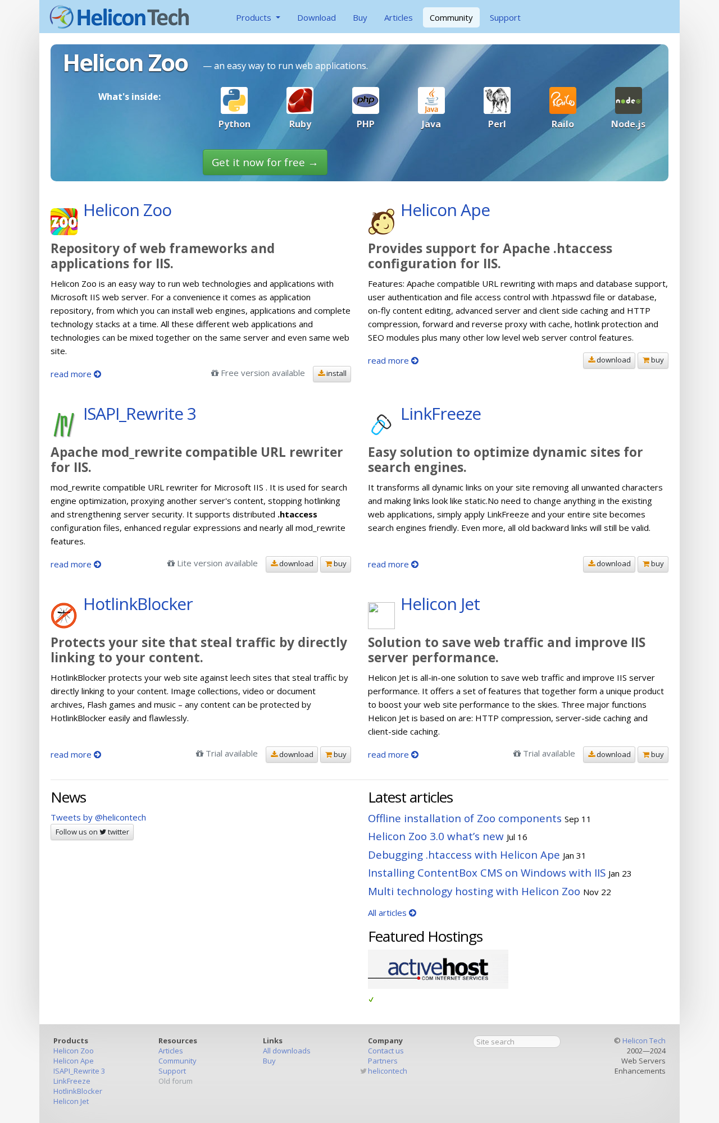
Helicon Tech (644, 1040)
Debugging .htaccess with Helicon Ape (464, 854)
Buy (360, 17)
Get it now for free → (265, 162)
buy (656, 360)
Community (451, 17)
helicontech (387, 1071)
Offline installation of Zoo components (465, 818)
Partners (383, 1061)
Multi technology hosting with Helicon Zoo (474, 891)
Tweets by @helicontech (98, 817)
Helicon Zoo (73, 1051)
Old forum (175, 1081)
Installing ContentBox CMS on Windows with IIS (487, 872)
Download (316, 17)
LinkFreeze (71, 1081)
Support (505, 17)
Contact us (386, 1051)
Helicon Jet (71, 1101)
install (336, 373)
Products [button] (255, 17)
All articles (388, 912)
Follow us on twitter (92, 832)
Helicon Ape (73, 1061)
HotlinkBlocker (77, 1091)
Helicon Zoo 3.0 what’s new (436, 836)
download (613, 360)
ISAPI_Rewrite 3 (79, 1071)
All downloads (287, 1051)
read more (72, 373)
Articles (398, 17)
